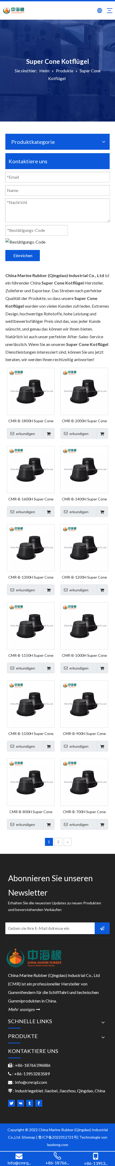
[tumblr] (29, 1103)
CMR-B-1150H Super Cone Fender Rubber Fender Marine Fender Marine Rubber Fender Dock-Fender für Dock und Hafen (31, 655)
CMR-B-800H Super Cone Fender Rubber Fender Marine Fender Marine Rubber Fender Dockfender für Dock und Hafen (30, 811)
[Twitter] (11, 1103)
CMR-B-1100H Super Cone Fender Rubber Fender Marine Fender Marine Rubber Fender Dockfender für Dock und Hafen (30, 733)
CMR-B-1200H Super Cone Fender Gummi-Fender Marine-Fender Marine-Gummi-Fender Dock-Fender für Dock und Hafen (84, 577)
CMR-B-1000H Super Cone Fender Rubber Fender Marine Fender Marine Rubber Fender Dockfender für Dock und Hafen (84, 655)
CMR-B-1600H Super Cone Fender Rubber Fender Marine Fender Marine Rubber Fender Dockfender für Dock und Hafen (30, 499)
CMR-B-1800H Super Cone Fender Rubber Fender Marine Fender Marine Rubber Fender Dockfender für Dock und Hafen (30, 421)
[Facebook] (38, 1103)
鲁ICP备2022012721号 (57, 1137)
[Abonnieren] (102, 928)
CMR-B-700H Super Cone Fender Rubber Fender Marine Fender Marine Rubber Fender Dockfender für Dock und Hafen (84, 811)
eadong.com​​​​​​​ (58, 1144)
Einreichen (22, 255)
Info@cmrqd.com (31, 1082)
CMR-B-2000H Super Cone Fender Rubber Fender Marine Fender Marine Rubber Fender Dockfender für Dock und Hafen (84, 421)
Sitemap (28, 1137)
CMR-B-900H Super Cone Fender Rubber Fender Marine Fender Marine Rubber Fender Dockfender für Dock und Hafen (84, 733)
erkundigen (25, 434)
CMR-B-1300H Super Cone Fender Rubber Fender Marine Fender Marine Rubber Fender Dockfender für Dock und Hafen (30, 577)
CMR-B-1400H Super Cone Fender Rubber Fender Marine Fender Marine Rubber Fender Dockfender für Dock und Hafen (84, 499)
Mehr (24, 1009)
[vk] (20, 1103)
